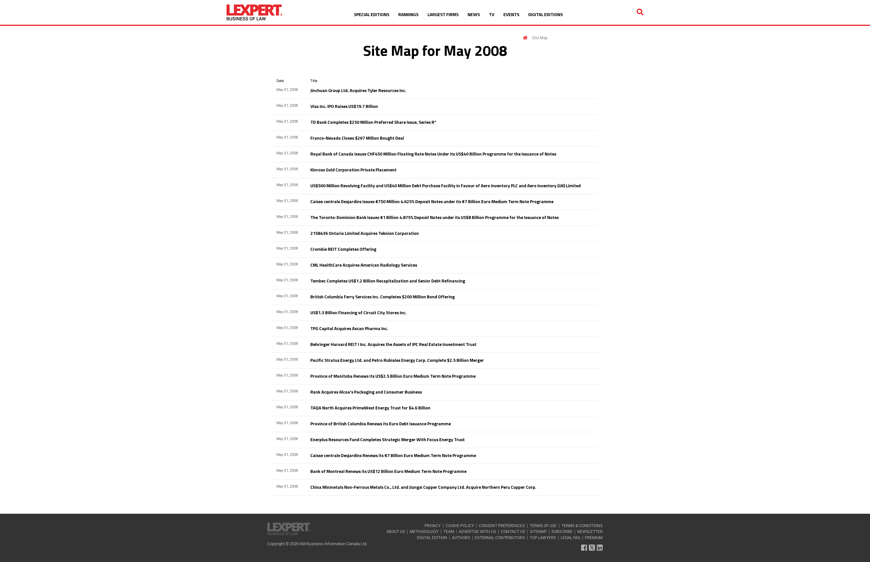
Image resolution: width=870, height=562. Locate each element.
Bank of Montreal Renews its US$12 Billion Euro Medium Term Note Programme (388, 471)
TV (491, 14)
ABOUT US (396, 531)
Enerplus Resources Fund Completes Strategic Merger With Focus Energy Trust (387, 439)
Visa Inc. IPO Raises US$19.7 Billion (344, 106)
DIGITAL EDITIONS (545, 14)
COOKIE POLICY (459, 525)
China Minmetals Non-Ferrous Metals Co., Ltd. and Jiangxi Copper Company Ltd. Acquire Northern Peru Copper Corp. (423, 487)
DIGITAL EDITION (432, 537)
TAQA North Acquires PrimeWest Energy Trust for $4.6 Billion (370, 407)
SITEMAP (538, 531)
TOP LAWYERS (543, 537)
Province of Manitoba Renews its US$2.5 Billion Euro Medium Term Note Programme (393, 376)
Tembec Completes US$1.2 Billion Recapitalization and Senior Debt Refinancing (387, 280)
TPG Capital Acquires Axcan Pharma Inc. (349, 328)
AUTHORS (461, 537)
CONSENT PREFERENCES (502, 525)
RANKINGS (408, 14)
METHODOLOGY (424, 531)
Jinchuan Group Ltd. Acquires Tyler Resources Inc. (358, 90)
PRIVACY (433, 525)
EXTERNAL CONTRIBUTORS (500, 537)
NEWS (474, 14)
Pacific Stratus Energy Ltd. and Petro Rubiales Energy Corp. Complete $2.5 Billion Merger (397, 360)
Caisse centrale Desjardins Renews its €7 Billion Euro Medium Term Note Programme (393, 455)
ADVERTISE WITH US (477, 531)
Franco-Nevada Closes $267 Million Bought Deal (357, 137)
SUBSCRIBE (562, 531)
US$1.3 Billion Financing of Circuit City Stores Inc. (358, 312)
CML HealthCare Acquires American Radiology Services (363, 264)
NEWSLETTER (590, 531)
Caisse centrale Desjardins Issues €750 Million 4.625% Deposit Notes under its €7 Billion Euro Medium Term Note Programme (431, 201)
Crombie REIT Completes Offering (343, 249)
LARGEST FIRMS (443, 14)
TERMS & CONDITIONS (582, 525)
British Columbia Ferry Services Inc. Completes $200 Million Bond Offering (382, 296)
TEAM (448, 531)
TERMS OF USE (543, 525)
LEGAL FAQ (570, 537)
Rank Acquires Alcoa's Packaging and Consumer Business (366, 391)
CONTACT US (513, 531)
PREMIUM (594, 537)
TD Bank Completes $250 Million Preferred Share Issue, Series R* (373, 122)
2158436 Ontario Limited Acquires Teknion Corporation (364, 233)
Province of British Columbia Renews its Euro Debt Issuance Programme (380, 423)
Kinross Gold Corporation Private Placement (353, 169)
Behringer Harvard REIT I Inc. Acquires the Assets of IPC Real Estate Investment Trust (393, 344)
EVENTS (511, 14)
